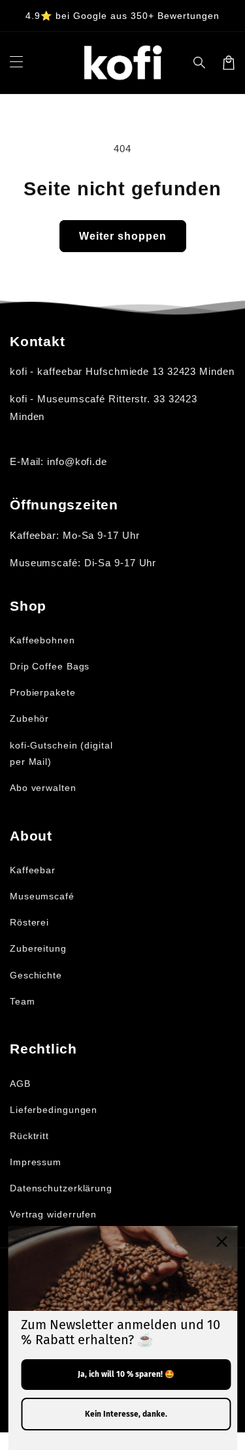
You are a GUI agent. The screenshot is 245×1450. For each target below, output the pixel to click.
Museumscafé (42, 896)
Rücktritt (29, 1136)
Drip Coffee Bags (50, 666)
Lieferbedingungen (53, 1109)
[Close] (221, 1241)
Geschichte (36, 975)
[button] (200, 62)
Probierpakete (43, 692)
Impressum (35, 1162)
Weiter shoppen (123, 236)
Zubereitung (38, 948)
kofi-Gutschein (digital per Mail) (61, 753)
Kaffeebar (33, 870)
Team (22, 1001)
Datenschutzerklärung (61, 1188)
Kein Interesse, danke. (126, 1414)
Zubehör (29, 718)
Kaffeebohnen (42, 640)
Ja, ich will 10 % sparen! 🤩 (126, 1374)
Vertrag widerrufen (53, 1214)
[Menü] (16, 62)
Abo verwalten (43, 787)
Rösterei (29, 922)
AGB (20, 1083)
